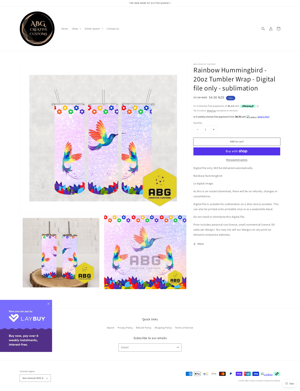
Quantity (197, 122)
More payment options (237, 159)
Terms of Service (184, 327)
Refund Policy (143, 327)
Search (110, 327)
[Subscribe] (177, 347)
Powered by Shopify (272, 381)
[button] (263, 28)
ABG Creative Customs (254, 381)
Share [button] (200, 243)
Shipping (211, 110)
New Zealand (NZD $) (33, 378)
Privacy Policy (125, 327)
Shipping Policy (163, 327)
